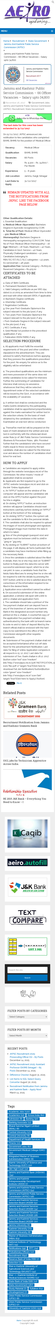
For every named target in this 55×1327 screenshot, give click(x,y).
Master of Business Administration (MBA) (26, 1237)
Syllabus (36, 1288)
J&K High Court (18, 1169)
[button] (53, 2)
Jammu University (19, 1225)
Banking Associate (20, 1122)
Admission (15, 1119)
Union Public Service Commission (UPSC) (25, 1297)
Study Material (17, 1288)
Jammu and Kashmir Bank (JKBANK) (27, 1173)
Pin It (19, 683)
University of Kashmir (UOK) (25, 1308)
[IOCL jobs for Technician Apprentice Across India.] (27, 744)
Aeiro (19, 1320)
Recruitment (18, 109)
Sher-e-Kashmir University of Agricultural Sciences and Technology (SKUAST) (23, 1269)
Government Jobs (41, 102)
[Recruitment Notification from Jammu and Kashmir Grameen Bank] (27, 708)
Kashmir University (20, 1228)
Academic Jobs (19, 1111)
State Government (34, 109)
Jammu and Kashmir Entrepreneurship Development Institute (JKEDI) (24, 1181)
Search (27, 978)
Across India (36, 1115)
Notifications (17, 1248)
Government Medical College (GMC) (27, 1151)
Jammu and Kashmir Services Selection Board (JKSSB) (23, 1201)
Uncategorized (18, 1292)
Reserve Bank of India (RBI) (24, 1259)
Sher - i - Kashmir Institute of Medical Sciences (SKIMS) (24, 1276)
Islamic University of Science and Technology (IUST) (25, 1164)
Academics (16, 1115)
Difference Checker (19, 1075)
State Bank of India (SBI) (23, 1281)
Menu (4, 31)
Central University (20, 1132)
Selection (16, 1262)
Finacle (14, 1143)
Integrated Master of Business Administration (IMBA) (24, 1157)
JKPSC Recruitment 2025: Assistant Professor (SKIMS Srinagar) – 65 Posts (27, 1067)
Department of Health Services (26, 1139)
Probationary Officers (21, 1252)
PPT (33, 1248)
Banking (32, 1119)
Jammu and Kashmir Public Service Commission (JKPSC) (26, 1189)
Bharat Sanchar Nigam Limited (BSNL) (24, 1127)
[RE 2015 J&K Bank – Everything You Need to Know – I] (27, 782)
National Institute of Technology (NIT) (25, 1243)
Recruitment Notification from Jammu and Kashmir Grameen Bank (26, 724)
